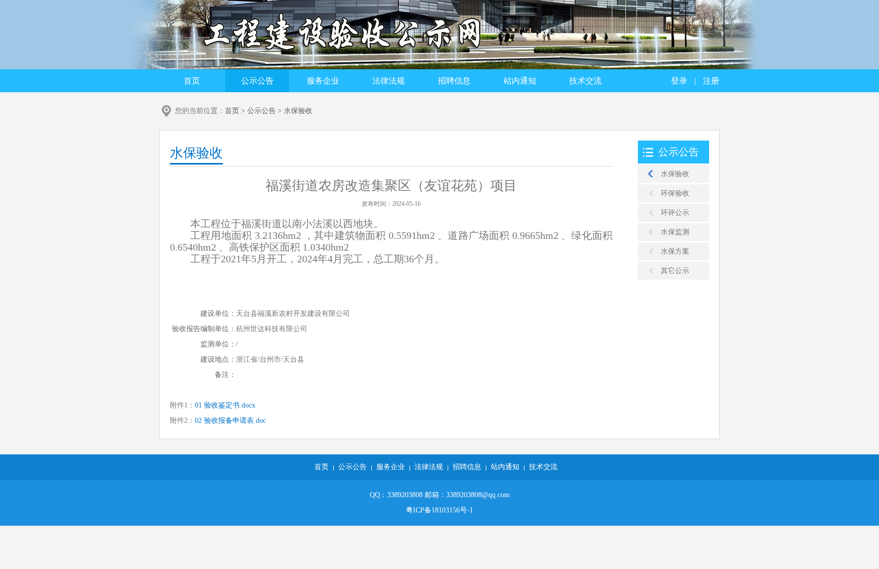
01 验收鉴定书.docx (225, 405)
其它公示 (675, 271)
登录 (679, 80)
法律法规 (388, 80)
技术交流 (585, 80)
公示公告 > (265, 111)
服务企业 (323, 80)
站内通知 (520, 80)
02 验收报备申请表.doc (230, 420)
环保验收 (675, 193)
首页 (192, 80)
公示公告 (257, 80)
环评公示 (675, 212)
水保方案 (675, 251)
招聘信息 (454, 80)
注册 (711, 80)
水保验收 (298, 111)
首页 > (236, 111)
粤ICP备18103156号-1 (439, 510)
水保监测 (675, 232)
